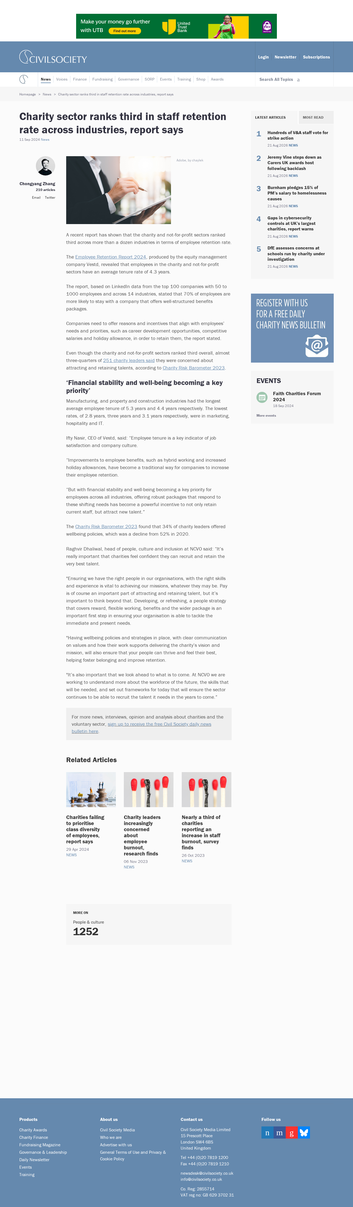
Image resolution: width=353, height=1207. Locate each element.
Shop (200, 79)
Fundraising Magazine (39, 1144)
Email (36, 197)
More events (266, 415)
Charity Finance (33, 1137)
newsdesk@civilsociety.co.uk (207, 1173)
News (46, 79)
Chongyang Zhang (37, 183)
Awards (217, 79)
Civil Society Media (117, 1129)
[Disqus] (142, 1019)
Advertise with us (116, 1144)
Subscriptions (316, 57)
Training (184, 79)
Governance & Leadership (43, 1152)
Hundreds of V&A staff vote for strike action (298, 135)
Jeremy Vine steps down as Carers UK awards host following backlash (295, 162)
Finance (80, 79)
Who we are (111, 1137)
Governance (128, 79)
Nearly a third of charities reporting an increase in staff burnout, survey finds (201, 832)
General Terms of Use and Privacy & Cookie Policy (133, 1155)
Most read (313, 117)
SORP (149, 79)
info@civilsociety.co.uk (201, 1179)
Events (166, 79)
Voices (62, 79)
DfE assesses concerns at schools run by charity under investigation (296, 253)
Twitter (50, 197)
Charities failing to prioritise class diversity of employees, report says (85, 829)
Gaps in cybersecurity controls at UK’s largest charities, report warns (291, 223)
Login (263, 57)
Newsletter (285, 57)
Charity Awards (33, 1129)
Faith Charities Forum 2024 (297, 396)
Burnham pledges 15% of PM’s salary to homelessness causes (297, 193)
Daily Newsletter (34, 1159)
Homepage (27, 94)
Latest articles (270, 117)
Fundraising (102, 79)
